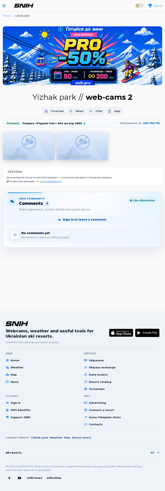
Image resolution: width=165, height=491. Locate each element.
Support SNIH (20, 417)
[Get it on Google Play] (147, 333)
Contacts (96, 424)
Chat (99, 111)
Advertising (97, 402)
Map (117, 111)
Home (15, 360)
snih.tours (34, 477)
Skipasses (96, 360)
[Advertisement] (82, 278)
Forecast (57, 111)
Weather (17, 367)
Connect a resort (101, 410)
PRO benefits (21, 410)
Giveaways (97, 388)
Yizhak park (39, 437)
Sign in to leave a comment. (85, 219)
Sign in (16, 402)
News (80, 111)
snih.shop (54, 477)
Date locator (98, 374)
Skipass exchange (102, 367)
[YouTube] (19, 478)
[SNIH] (17, 323)
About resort (81, 437)
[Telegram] (9, 478)
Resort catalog (100, 381)
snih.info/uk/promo (50, 181)
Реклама (15, 171)
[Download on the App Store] (121, 333)
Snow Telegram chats (105, 417)
